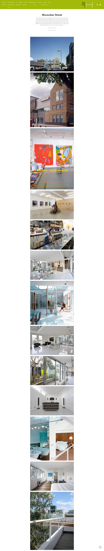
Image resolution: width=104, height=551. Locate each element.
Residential (21, 2)
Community (24, 4)
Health (49, 2)
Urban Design (18, 4)
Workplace (39, 2)
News (35, 4)
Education (4, 4)
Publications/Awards (44, 4)
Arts (16, 2)
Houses (25, 2)
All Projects (4, 2)
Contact (8, 7)
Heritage (44, 2)
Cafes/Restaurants (10, 4)
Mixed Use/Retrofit (32, 2)
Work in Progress (11, 2)
